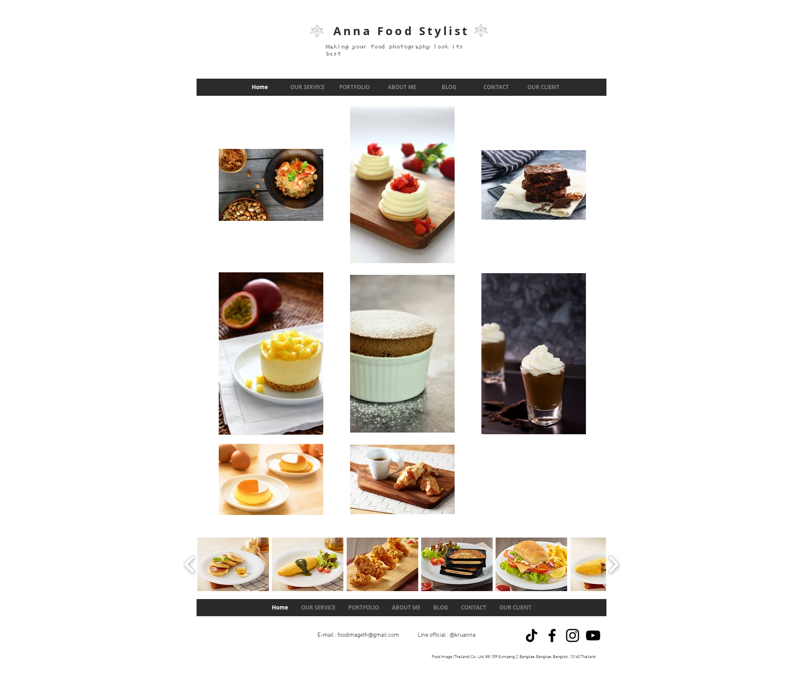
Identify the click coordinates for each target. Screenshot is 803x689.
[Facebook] (552, 635)
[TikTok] (531, 635)
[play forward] (613, 564)
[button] (233, 564)
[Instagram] (572, 635)
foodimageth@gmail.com (368, 635)
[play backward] (189, 564)
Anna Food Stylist (401, 30)
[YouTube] (593, 635)
